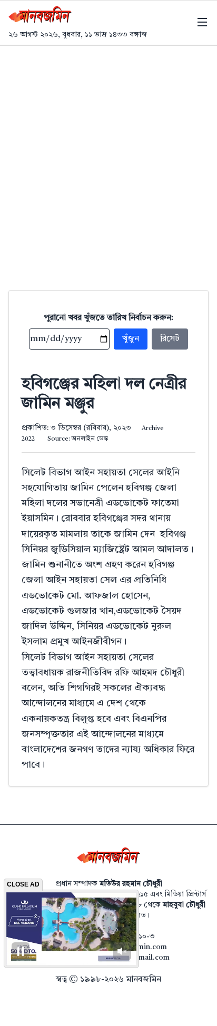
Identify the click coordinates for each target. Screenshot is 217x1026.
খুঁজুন (130, 339)
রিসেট (170, 339)
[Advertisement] (108, 159)
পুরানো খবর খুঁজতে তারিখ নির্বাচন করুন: (108, 318)
